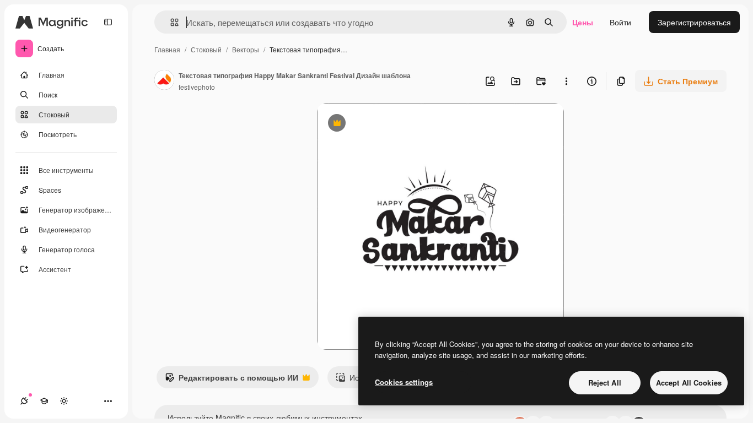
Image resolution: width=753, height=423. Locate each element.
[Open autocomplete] (170, 22)
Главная (167, 49)
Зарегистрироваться (694, 22)
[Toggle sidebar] (108, 22)
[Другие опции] (566, 81)
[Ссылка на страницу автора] (164, 81)
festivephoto (197, 86)
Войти (620, 22)
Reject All (604, 382)
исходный (391, 124)
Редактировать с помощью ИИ (231, 380)
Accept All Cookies (689, 382)
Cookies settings (404, 382)
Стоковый (206, 49)
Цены (582, 22)
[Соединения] (24, 401)
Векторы (245, 49)
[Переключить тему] (64, 401)
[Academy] (44, 401)
